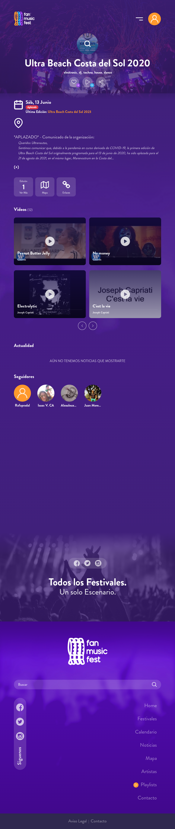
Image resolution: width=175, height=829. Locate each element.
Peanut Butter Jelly (33, 253)
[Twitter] (87, 563)
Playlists (149, 784)
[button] (74, 82)
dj (80, 72)
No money (101, 253)
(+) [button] (16, 167)
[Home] (24, 26)
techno (88, 72)
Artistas (149, 771)
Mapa (151, 758)
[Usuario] (154, 19)
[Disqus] (87, 472)
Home (150, 705)
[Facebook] (77, 563)
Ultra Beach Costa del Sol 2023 (69, 111)
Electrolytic (27, 306)
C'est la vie (101, 306)
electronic (70, 72)
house (98, 72)
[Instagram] (98, 563)
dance (108, 72)
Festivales (147, 718)
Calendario (146, 731)
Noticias (148, 745)
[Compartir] (101, 82)
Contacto (147, 797)
